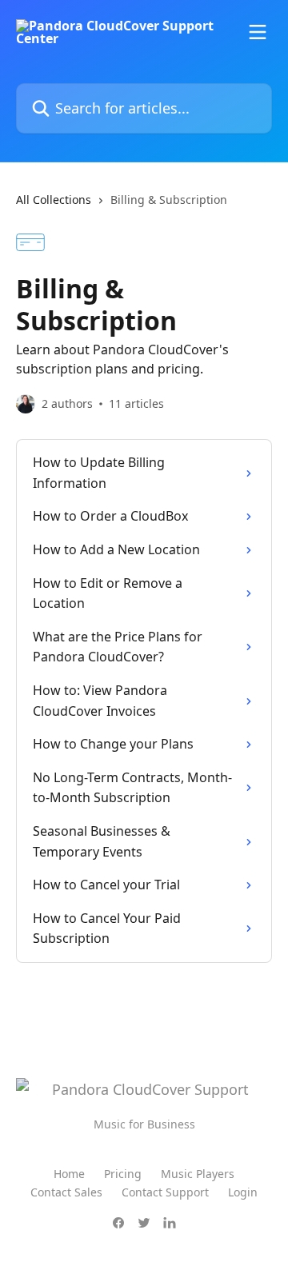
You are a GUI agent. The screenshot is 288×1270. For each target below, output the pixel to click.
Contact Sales (66, 1192)
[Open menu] (257, 32)
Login (243, 1192)
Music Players (197, 1173)
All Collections (53, 199)
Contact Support (165, 1192)
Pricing (123, 1173)
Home (69, 1173)
